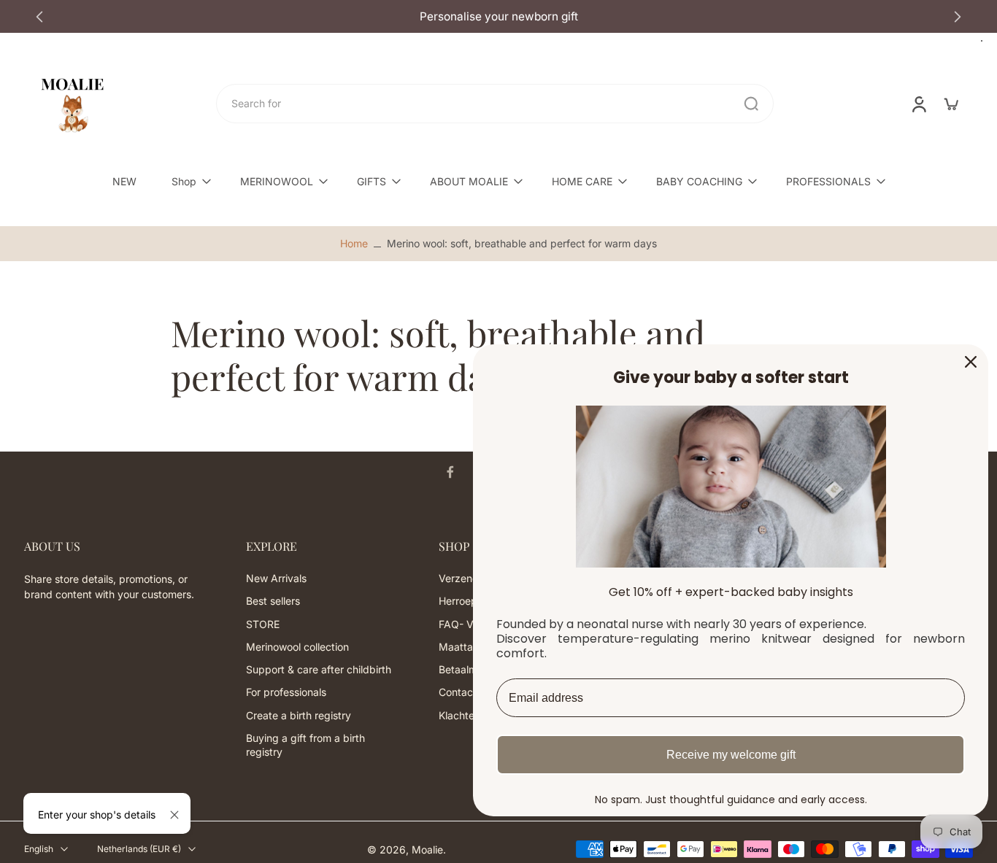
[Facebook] (450, 472)
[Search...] (751, 103)
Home (354, 243)
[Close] (174, 815)
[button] (113, 546)
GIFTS (371, 181)
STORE (263, 624)
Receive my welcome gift (731, 754)
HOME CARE (582, 181)
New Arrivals (276, 579)
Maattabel (463, 647)
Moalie (427, 849)
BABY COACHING (699, 181)
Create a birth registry (298, 715)
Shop (184, 181)
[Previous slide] (39, 17)
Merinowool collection (297, 647)
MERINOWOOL (276, 181)
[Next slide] (957, 17)
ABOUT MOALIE (469, 181)
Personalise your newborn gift (384, 16)
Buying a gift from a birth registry (305, 745)
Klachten (459, 715)
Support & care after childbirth (318, 670)
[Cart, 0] (951, 104)
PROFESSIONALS (828, 181)
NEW (124, 181)
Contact (458, 692)
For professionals (286, 692)
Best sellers (273, 601)
